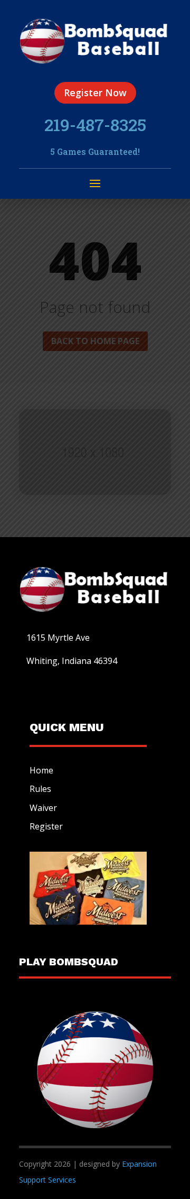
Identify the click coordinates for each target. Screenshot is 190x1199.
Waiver (43, 808)
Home (41, 770)
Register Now (95, 92)
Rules (40, 789)
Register (46, 826)
